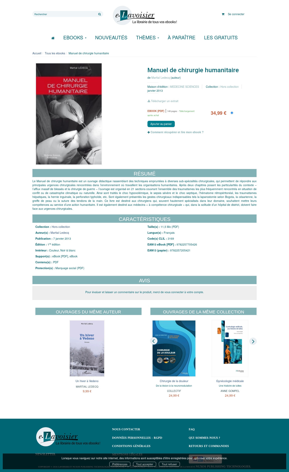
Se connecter (236, 14)
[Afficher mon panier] (223, 14)
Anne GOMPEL (230, 391)
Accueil (36, 53)
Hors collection (229, 87)
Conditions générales (131, 446)
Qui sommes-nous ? (204, 438)
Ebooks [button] (74, 37)
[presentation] (153, 341)
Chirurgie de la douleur (174, 381)
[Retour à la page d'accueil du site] (144, 15)
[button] (68, 114)
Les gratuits (221, 37)
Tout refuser (169, 464)
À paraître (181, 37)
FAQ (192, 429)
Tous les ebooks (55, 53)
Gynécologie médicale (230, 381)
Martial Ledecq (160, 77)
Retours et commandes (209, 446)
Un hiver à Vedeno (86, 381)
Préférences (119, 464)
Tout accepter (144, 464)
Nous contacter (126, 429)
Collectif (174, 391)
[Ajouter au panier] (161, 124)
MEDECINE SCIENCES (184, 87)
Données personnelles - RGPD (137, 438)
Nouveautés (111, 37)
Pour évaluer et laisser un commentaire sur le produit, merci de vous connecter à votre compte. (144, 292)
